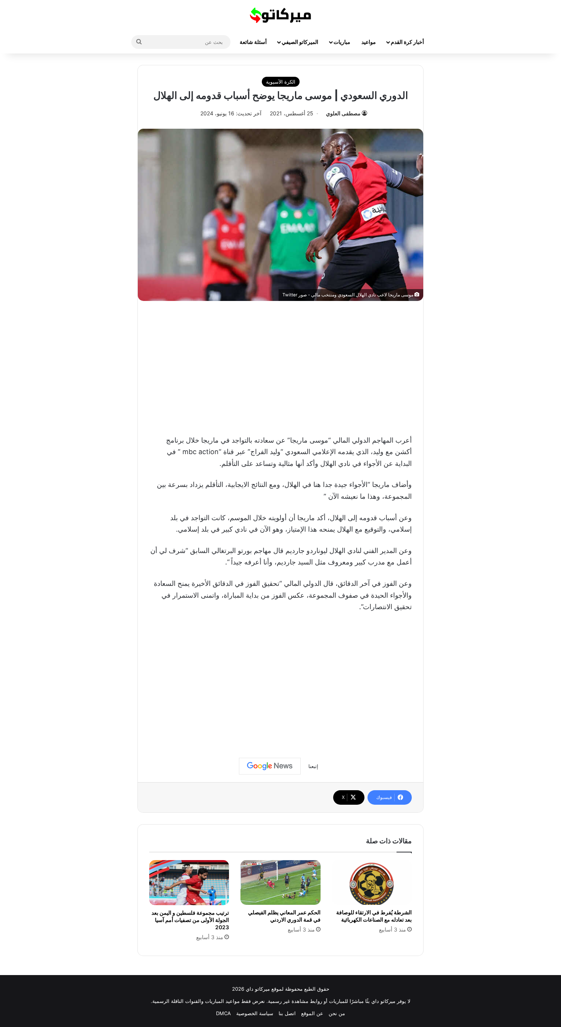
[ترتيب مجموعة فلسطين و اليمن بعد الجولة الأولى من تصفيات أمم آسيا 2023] (189, 882)
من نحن (337, 1013)
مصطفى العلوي (343, 113)
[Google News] (270, 766)
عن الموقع (312, 1013)
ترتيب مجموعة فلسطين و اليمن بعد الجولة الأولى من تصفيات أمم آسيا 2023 (190, 919)
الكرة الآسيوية (280, 82)
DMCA (223, 1013)
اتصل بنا (287, 1013)
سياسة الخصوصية (254, 1013)
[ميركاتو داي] (280, 15)
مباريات (342, 42)
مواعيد (368, 42)
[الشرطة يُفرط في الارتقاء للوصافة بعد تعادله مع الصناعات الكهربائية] (372, 882)
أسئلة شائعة (253, 42)
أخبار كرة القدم (407, 42)
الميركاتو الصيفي (300, 42)
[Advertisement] (280, 365)
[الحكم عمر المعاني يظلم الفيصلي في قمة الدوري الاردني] (280, 882)
